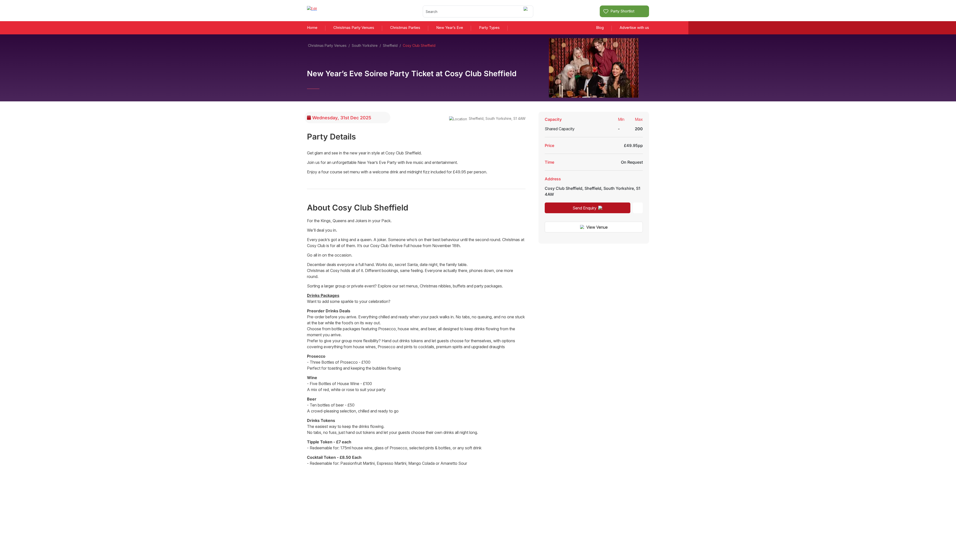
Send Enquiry (585, 207)
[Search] (526, 11)
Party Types (489, 27)
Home (312, 27)
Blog (600, 27)
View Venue (597, 227)
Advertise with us (634, 27)
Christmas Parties (405, 27)
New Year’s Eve (449, 27)
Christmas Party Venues (353, 27)
